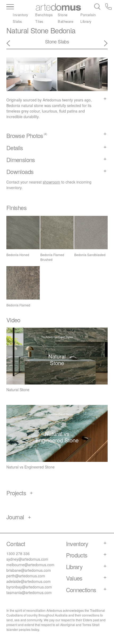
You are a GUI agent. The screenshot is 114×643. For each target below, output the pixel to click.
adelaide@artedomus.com (28, 581)
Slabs (17, 21)
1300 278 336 (18, 553)
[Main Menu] (20, 7)
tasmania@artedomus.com (29, 592)
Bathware (65, 21)
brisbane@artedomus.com (28, 570)
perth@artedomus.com (25, 575)
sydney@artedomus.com (27, 559)
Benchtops (44, 14)
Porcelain (88, 14)
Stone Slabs (57, 41)
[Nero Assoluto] (103, 43)
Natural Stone (27, 30)
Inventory (20, 14)
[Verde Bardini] (11, 43)
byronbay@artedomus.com (29, 587)
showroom (51, 182)
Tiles (39, 21)
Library (86, 21)
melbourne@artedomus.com (30, 564)
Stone (63, 14)
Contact (15, 543)
